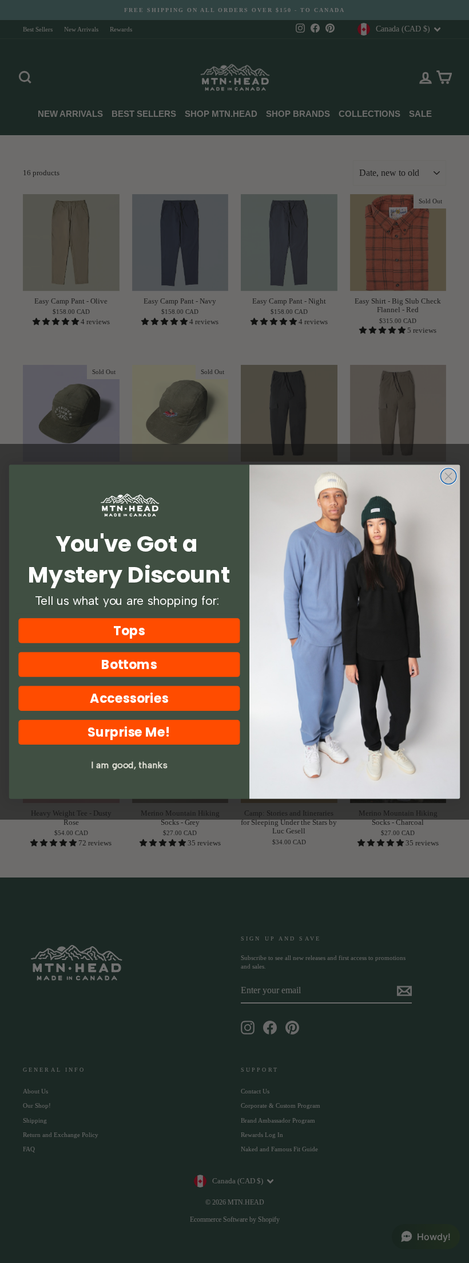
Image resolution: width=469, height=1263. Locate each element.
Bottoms (129, 664)
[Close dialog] (448, 476)
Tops (129, 630)
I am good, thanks (129, 765)
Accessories (129, 698)
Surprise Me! (129, 732)
